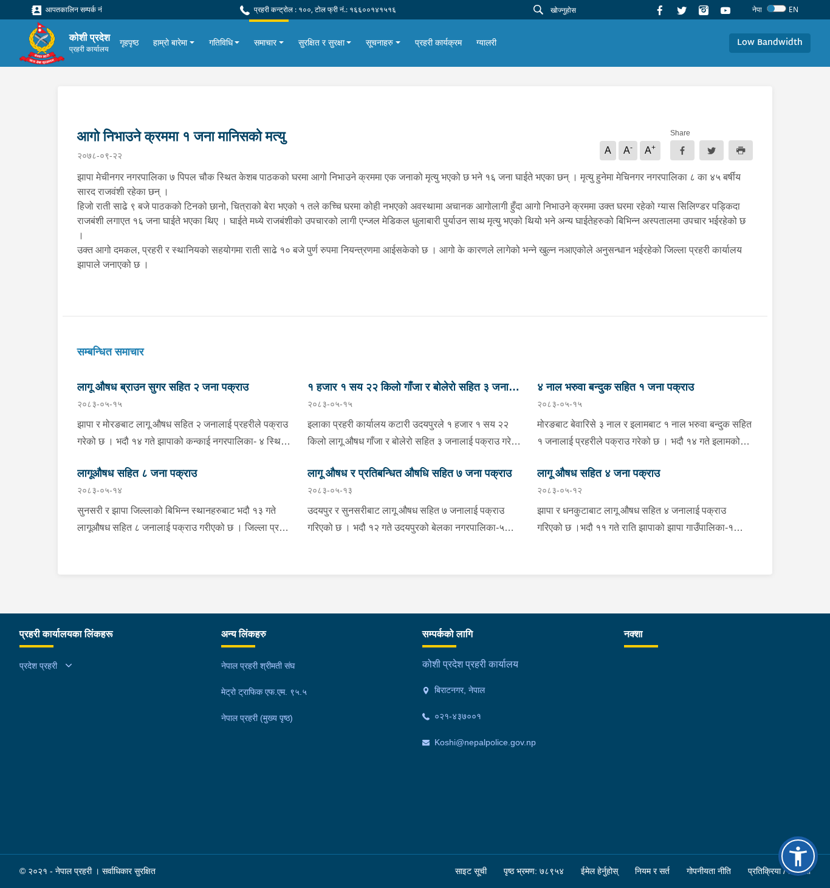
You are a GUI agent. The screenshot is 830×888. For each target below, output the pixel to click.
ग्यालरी (486, 42)
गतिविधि (221, 42)
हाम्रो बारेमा (170, 42)
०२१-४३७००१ (456, 716)
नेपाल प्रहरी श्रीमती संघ (258, 666)
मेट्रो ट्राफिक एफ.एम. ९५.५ (264, 692)
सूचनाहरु (379, 42)
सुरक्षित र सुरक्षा (321, 42)
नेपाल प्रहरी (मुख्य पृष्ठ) (257, 718)
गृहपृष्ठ (129, 42)
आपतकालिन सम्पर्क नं (73, 9)
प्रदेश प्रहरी (38, 666)
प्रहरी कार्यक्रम (438, 42)
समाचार (265, 42)
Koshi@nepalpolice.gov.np (484, 742)
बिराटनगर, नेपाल (458, 690)
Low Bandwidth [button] (770, 42)
